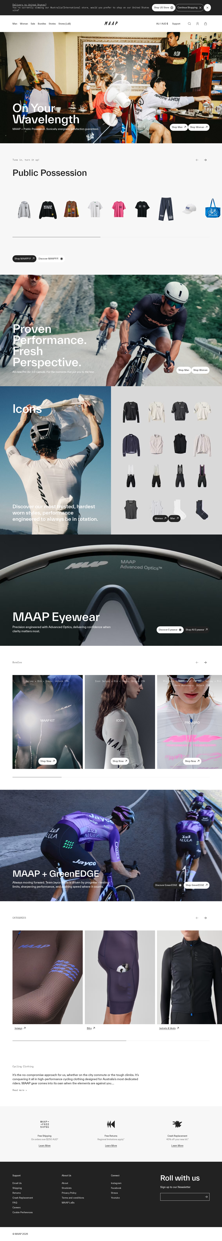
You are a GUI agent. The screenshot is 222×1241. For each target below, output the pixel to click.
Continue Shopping (188, 7)
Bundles (42, 23)
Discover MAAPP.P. (49, 258)
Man (14, 23)
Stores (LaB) (64, 23)
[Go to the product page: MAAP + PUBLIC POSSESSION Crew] (48, 209)
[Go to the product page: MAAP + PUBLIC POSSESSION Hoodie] (24, 209)
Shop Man (177, 127)
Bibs (89, 1028)
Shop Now (45, 761)
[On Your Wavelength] (111, 87)
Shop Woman (197, 127)
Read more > (19, 1090)
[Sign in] (198, 24)
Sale (33, 23)
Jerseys (18, 1028)
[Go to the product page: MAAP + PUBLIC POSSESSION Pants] (166, 209)
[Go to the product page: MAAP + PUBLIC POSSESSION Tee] (95, 209)
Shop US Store (161, 7)
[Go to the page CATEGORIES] (47, 977)
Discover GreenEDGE (166, 885)
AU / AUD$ (162, 23)
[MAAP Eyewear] (111, 590)
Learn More (45, 1145)
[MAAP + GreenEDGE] (111, 845)
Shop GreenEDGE (195, 885)
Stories (52, 23)
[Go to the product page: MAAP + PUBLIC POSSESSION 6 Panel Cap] (189, 209)
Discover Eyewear (168, 629)
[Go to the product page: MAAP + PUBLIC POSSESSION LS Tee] (71, 209)
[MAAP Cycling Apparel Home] (111, 24)
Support (176, 23)
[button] (37, 1212)
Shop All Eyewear (195, 629)
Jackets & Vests (167, 1028)
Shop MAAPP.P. (23, 258)
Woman (24, 23)
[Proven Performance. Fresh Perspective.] (111, 330)
